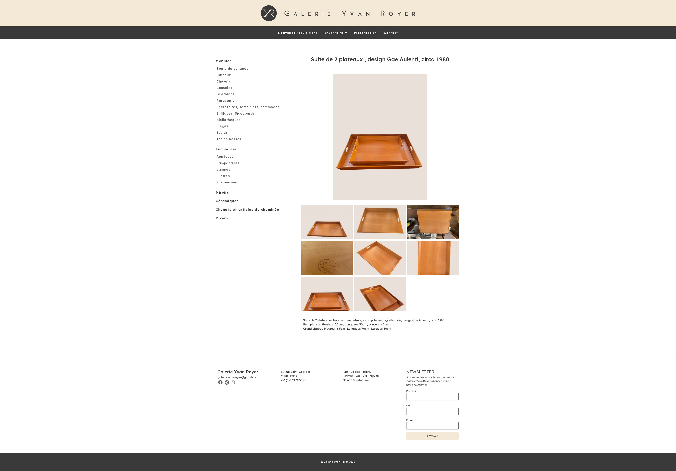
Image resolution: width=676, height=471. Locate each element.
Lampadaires (228, 163)
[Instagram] (233, 382)
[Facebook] (220, 382)
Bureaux (224, 75)
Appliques (225, 156)
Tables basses (229, 139)
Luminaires (226, 149)
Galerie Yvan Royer (237, 371)
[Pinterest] (227, 382)
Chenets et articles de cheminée (247, 209)
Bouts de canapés (232, 68)
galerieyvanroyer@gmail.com (237, 377)
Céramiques (227, 201)
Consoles (224, 88)
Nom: (409, 405)
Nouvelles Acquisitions (298, 32)
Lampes (223, 169)
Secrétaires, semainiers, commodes (248, 107)
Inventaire (334, 32)
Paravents (226, 100)
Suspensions (227, 182)
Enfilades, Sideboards (236, 113)
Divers (222, 218)
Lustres (223, 176)
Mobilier (223, 61)
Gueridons (225, 94)
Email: (410, 420)
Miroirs (222, 192)
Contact (391, 32)
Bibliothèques (229, 120)
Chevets (224, 81)
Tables (222, 132)
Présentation (365, 32)
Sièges (223, 126)
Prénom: (411, 391)
